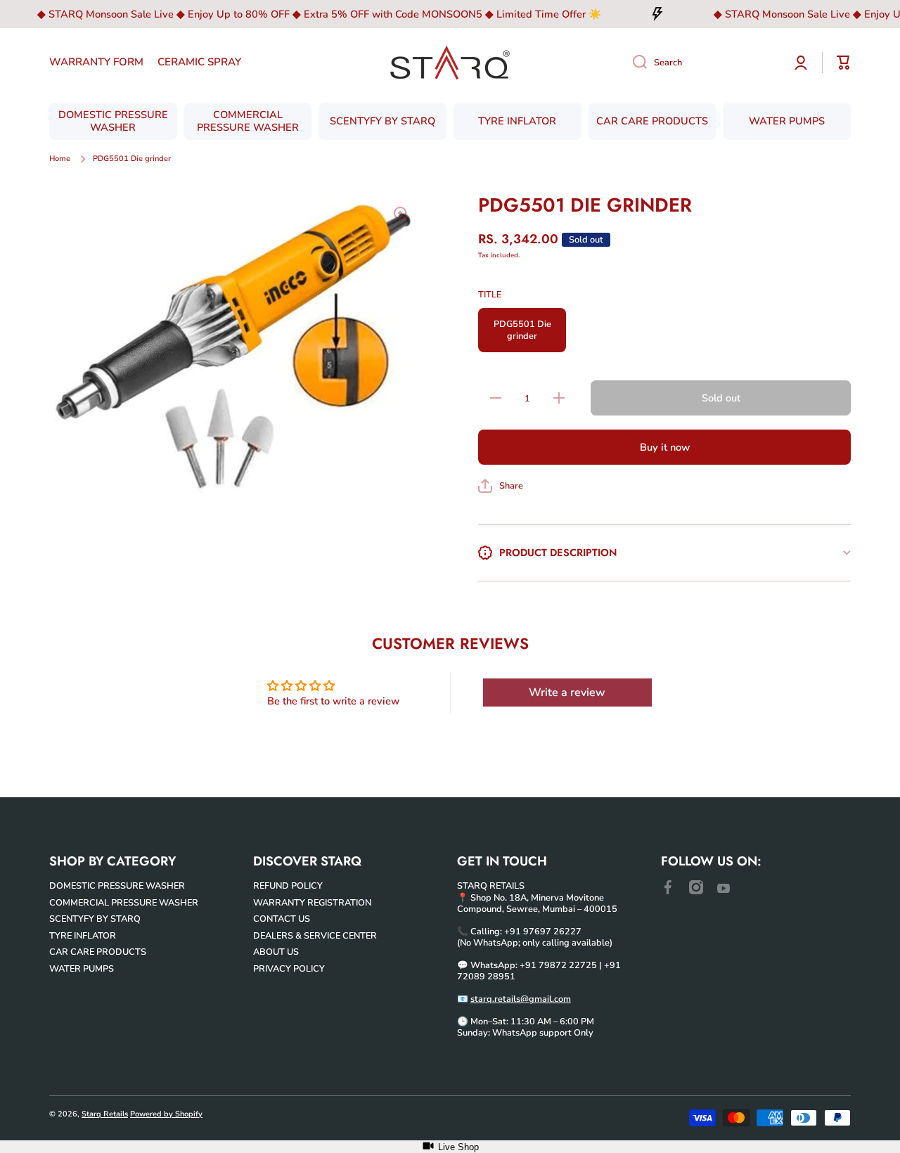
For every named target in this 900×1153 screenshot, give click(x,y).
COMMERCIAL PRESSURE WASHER (123, 902)
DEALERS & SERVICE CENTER (315, 935)
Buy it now (665, 447)
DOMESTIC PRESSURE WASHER (117, 885)
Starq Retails (105, 1114)
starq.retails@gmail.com (520, 999)
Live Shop (458, 1147)
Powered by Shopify (166, 1114)
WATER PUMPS (81, 968)
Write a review (567, 692)
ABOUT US (276, 952)
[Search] (634, 62)
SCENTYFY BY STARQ (95, 919)
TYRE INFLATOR (82, 935)
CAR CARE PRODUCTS (97, 952)
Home (59, 159)
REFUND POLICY (288, 885)
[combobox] (701, 62)
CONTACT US (281, 919)
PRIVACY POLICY (289, 968)
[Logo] (450, 62)
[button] (500, 486)
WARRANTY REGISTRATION (312, 902)
